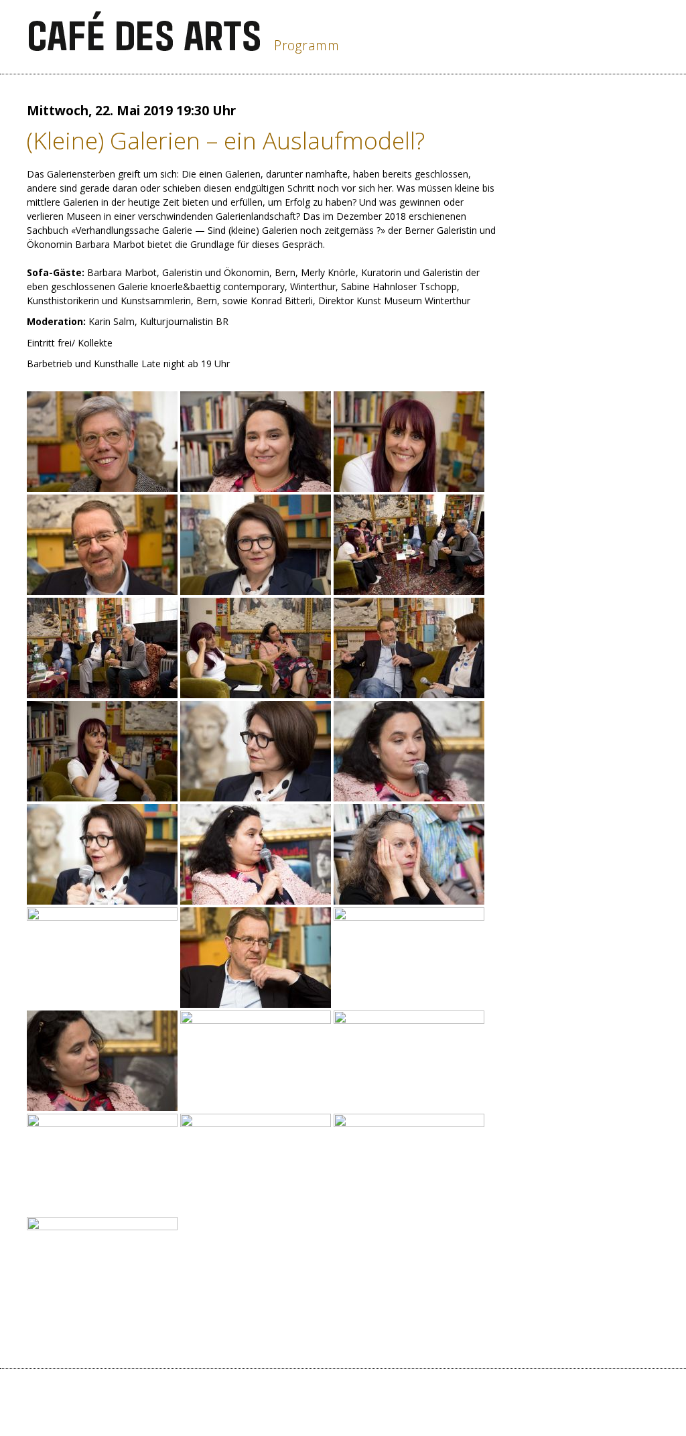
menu (642, 37)
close (588, 37)
